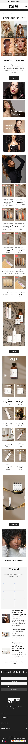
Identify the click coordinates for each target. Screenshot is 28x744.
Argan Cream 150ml (8, 424)
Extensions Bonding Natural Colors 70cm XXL (20, 226)
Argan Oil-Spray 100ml (20, 445)
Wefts (20, 270)
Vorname (14, 675)
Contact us (8, 706)
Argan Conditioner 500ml (20, 401)
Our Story (19, 706)
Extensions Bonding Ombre (8, 249)
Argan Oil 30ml (8, 445)
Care (8, 399)
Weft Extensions (20, 271)
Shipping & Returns (14, 708)
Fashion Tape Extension (7, 271)
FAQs (14, 706)
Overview (15, 662)
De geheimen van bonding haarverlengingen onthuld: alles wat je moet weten (18, 646)
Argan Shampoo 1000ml (8, 466)
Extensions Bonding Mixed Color (20, 201)
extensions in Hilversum (14, 60)
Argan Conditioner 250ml (7, 401)
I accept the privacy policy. (14, 686)
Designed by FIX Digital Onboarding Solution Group (14, 738)
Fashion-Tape (8, 270)
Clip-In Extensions (8, 293)
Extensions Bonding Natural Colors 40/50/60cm (8, 202)
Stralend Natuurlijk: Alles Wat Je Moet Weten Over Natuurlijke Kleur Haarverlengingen (19, 613)
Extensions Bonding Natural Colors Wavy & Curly (7, 226)
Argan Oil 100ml (20, 424)
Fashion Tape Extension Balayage (20, 293)
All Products (20, 199)
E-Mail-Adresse (14, 681)
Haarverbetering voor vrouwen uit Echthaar (18, 630)
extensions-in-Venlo (8, 662)
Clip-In (8, 291)
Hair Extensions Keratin (8, 199)
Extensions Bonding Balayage (20, 249)
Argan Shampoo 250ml (20, 466)
